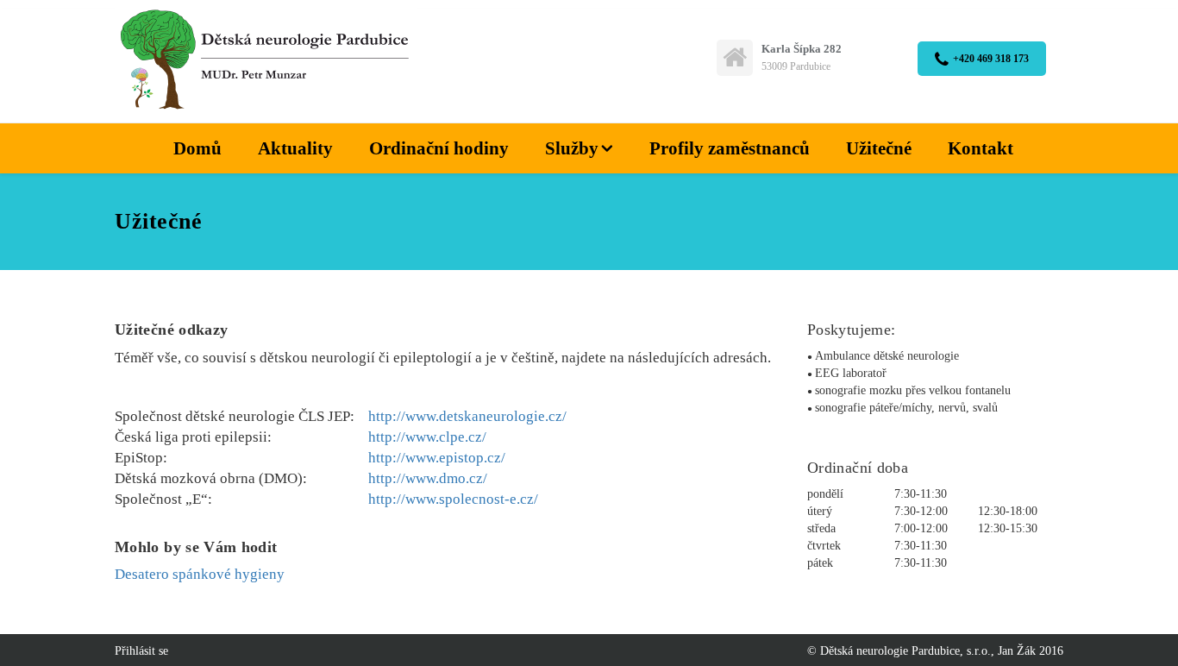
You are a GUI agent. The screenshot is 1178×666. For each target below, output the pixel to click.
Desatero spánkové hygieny (200, 574)
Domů (197, 148)
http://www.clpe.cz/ (427, 437)
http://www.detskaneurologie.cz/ (467, 416)
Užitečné (879, 148)
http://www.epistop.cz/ (436, 457)
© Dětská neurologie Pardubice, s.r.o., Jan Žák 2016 (935, 650)
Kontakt (980, 148)
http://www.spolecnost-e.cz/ (453, 499)
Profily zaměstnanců (729, 148)
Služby (571, 148)
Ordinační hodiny (439, 148)
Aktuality (295, 148)
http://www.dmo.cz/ (427, 478)
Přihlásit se (141, 650)
